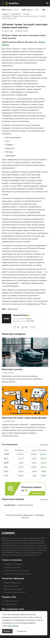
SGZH (6, 471)
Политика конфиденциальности (17, 574)
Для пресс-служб (11, 586)
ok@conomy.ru (11, 604)
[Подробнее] (13, 625)
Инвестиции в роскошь (12, 369)
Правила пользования (13, 564)
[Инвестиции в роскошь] (25, 352)
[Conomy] (13, 3)
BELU (6, 458)
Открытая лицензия (12, 567)
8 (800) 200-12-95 (11, 601)
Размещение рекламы (13, 589)
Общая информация (12, 583)
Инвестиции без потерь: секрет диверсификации (24, 417)
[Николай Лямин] (6, 318)
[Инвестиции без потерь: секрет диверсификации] (25, 400)
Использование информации (16, 570)
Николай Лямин (22, 31)
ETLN (6, 476)
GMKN (6, 454)
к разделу (44, 444)
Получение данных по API (15, 592)
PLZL (6, 467)
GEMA (6, 463)
